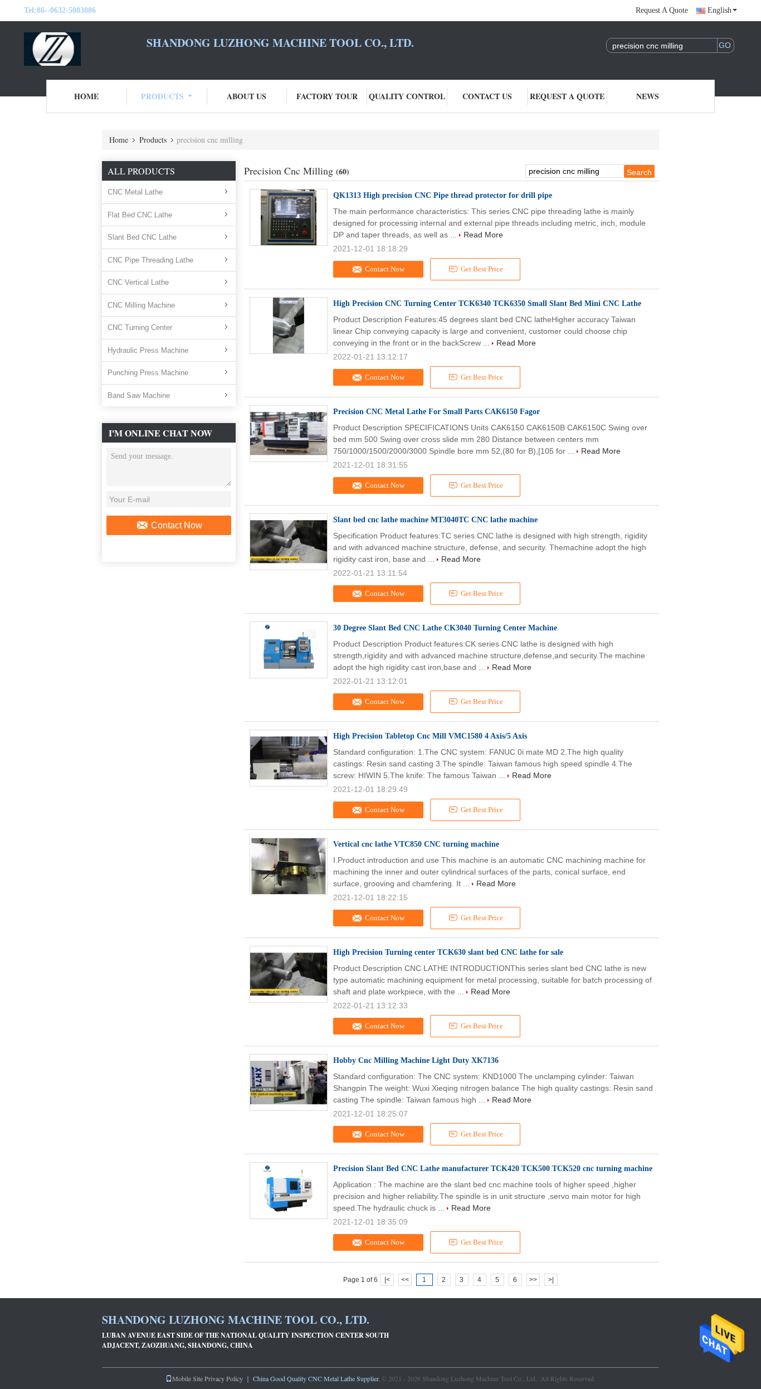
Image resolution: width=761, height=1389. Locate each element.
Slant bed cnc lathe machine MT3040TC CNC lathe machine (435, 520)
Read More (483, 234)
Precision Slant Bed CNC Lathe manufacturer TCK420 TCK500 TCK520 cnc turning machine (492, 1168)
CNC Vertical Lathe (138, 282)
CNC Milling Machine (141, 305)
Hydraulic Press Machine (148, 350)
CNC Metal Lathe (135, 192)
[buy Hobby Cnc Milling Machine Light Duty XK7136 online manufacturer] (289, 1082)
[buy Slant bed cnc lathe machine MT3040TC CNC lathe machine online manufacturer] (289, 541)
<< (405, 1280)
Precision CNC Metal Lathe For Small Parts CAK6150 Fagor (436, 411)
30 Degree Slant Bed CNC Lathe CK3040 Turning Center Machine (445, 628)
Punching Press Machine (148, 372)
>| (551, 1280)
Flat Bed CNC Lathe (140, 215)
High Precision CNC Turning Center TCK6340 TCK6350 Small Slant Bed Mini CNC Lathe (487, 303)
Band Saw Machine (139, 395)
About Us (246, 96)
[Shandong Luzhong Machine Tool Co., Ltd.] (85, 49)
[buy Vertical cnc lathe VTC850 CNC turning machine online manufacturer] (289, 866)
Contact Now (176, 525)
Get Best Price (482, 269)
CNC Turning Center (140, 327)
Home (86, 96)
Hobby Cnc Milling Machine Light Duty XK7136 (416, 1060)
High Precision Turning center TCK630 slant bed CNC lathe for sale (448, 952)
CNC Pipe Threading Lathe (150, 260)
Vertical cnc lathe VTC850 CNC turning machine (416, 844)
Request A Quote (662, 10)
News (647, 96)
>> (533, 1280)
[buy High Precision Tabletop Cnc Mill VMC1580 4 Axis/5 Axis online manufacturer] (289, 758)
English (719, 10)
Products (162, 96)
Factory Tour (327, 96)
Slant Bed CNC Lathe (142, 237)
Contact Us (487, 96)
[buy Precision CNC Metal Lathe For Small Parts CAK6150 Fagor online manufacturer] (289, 433)
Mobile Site (187, 1378)
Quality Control (407, 96)
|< (387, 1280)
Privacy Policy (223, 1378)
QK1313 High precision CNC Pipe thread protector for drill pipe (442, 195)
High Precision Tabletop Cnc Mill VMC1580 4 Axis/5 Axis (430, 736)
